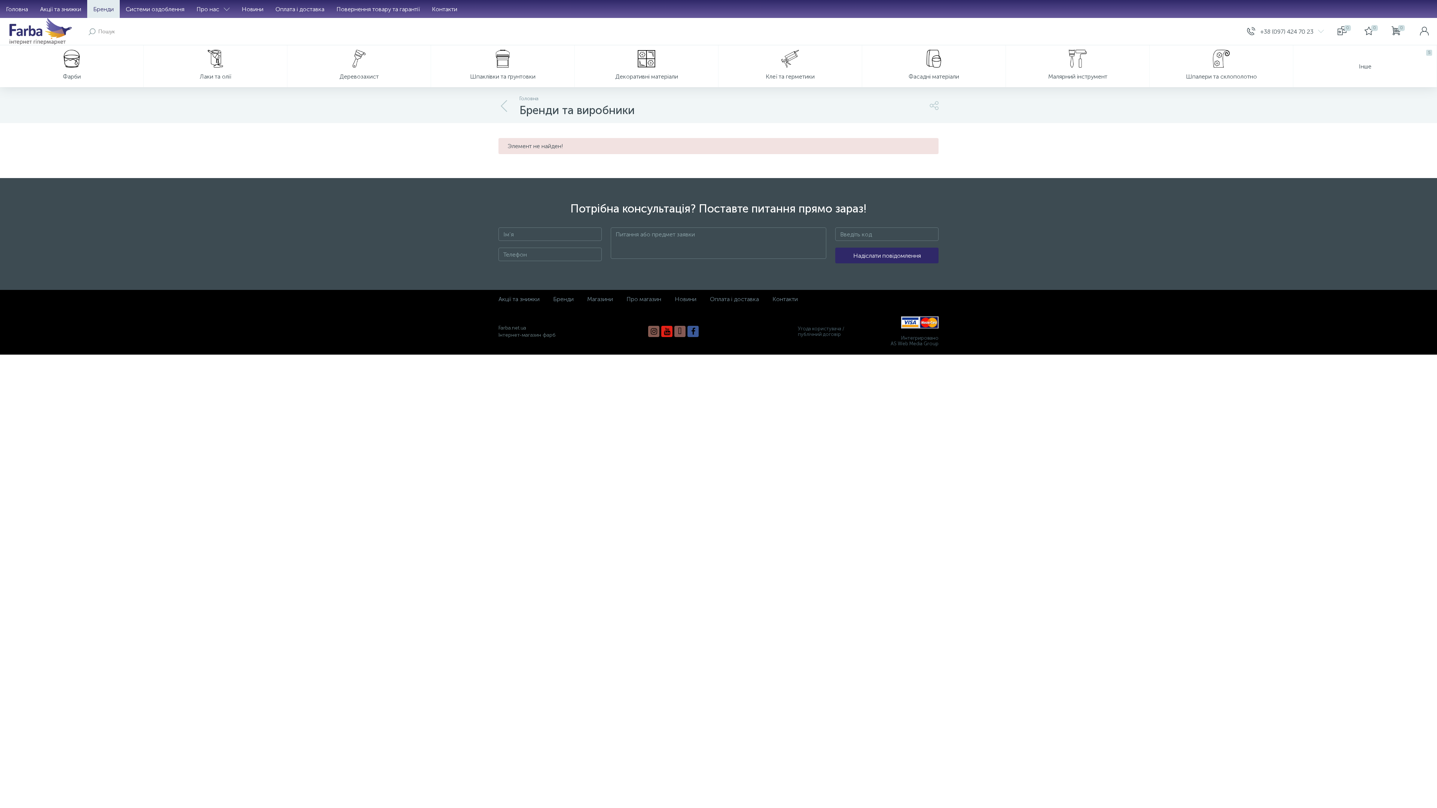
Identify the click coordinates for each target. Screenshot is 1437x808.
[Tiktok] (680, 331)
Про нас (207, 9)
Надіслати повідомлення (887, 255)
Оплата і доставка (299, 9)
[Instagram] (653, 331)
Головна (17, 9)
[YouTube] (666, 331)
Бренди (103, 9)
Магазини (600, 299)
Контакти (444, 9)
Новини (252, 9)
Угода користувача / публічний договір (821, 331)
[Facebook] (693, 331)
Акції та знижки (60, 9)
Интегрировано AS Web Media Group (915, 340)
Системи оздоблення (155, 9)
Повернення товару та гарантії (378, 9)
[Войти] (1424, 31)
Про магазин (643, 299)
